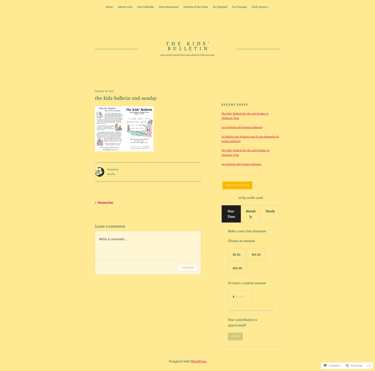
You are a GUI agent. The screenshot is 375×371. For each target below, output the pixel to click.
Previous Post (105, 202)
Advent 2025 (125, 7)
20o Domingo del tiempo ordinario (241, 127)
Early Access (259, 7)
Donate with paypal (237, 185)
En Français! (239, 7)
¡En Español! (220, 7)
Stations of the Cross (195, 7)
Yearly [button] (270, 211)
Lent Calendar (145, 7)
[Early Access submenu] (268, 7)
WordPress (198, 361)
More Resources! (169, 7)
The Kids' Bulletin (189, 46)
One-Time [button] (231, 214)
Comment (187, 267)
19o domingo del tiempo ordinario (241, 164)
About (109, 7)
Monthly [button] (251, 214)
